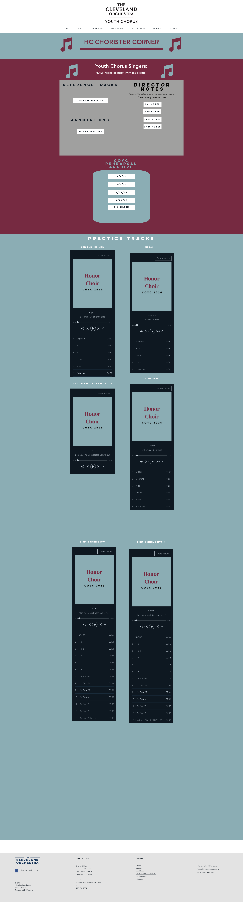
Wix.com (29, 890)
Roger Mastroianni (208, 872)
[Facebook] (16, 870)
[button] (138, 28)
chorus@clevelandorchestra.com (88, 882)
